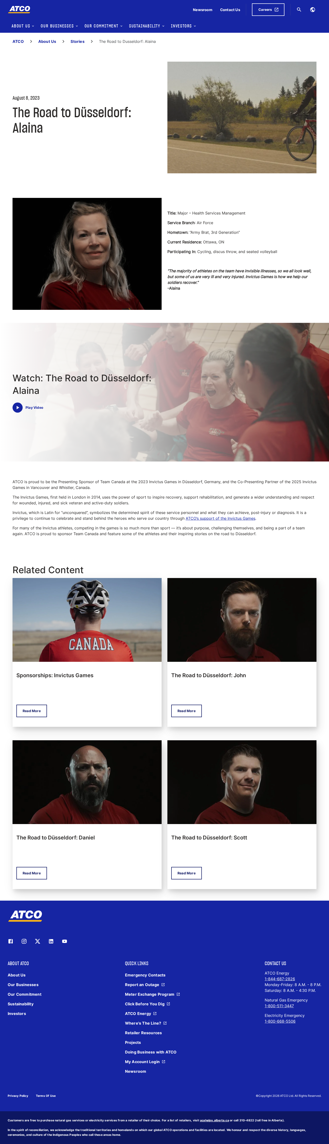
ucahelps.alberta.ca (214, 1120)
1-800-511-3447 (279, 1005)
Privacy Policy (18, 1096)
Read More (32, 711)
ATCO (18, 41)
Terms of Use (46, 1096)
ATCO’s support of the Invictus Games (220, 518)
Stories (77, 41)
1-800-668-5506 (280, 1021)
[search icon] (299, 9)
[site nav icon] (312, 9)
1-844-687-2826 (280, 978)
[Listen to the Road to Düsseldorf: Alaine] (18, 408)
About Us (47, 41)
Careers (265, 9)
